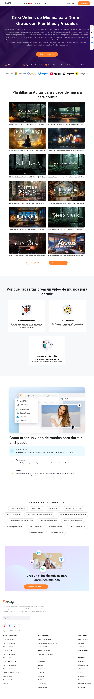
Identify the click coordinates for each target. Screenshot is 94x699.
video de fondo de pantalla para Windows (72, 514)
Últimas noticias (83, 665)
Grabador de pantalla (44, 650)
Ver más (5, 683)
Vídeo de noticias (8, 647)
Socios (80, 672)
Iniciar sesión (71, 3)
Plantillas (26, 3)
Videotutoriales (83, 650)
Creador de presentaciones (11, 672)
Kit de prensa (82, 676)
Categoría (41, 676)
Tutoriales (81, 647)
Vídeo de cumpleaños (9, 665)
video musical (36, 508)
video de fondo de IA (56, 527)
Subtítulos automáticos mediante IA (49, 643)
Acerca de (81, 661)
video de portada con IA (77, 527)
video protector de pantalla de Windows (39, 514)
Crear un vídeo (84, 3)
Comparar (41, 672)
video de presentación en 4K (73, 521)
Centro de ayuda (83, 639)
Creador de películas (9, 680)
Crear (37, 3)
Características (42, 687)
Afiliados (81, 669)
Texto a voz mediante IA (45, 639)
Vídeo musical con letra (10, 661)
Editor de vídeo (7, 676)
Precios (80, 680)
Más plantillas (36, 263)
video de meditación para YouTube (21, 521)
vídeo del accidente (36, 527)
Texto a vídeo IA (43, 647)
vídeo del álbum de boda (73, 508)
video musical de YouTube (48, 521)
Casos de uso (42, 669)
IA (45, 3)
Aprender (40, 665)
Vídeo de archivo (43, 683)
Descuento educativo (84, 683)
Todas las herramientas (45, 654)
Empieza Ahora (57, 263)
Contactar (81, 643)
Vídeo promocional (9, 639)
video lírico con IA (57, 533)
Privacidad (81, 687)
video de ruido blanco (13, 514)
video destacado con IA (36, 533)
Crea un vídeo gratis (47, 54)
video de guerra (53, 508)
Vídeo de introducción (9, 654)
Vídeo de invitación (9, 669)
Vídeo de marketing (9, 643)
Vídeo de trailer (7, 650)
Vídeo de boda (7, 658)
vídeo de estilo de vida (18, 508)
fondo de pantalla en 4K (15, 527)
